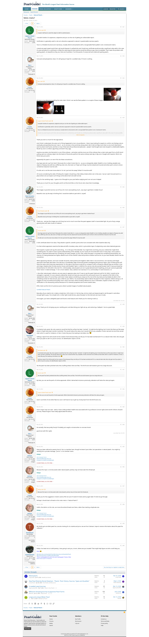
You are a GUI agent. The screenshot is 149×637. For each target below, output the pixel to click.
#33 (123, 407)
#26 (123, 207)
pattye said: (41, 489)
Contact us (103, 619)
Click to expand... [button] (80, 135)
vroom (26, 20)
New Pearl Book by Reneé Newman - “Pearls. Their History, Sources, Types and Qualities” (59, 581)
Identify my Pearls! (46, 577)
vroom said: (41, 30)
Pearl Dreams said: (42, 211)
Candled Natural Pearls (43, 289)
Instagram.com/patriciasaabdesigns (45, 460)
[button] (30, 9)
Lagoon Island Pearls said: (44, 121)
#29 (123, 326)
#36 (123, 467)
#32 (123, 389)
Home (27, 9)
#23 (123, 78)
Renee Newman (117, 582)
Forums (34, 9)
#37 (123, 486)
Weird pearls (33, 576)
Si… (30, 598)
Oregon (33, 462)
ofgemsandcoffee (33, 588)
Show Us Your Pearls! (49, 588)
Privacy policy (104, 623)
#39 (123, 523)
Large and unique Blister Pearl (39, 597)
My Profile (77, 619)
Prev (27, 23)
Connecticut (32, 203)
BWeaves (31, 593)
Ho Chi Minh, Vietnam (32, 540)
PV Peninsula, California (31, 562)
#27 (123, 227)
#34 (123, 424)
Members (68, 9)
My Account (78, 621)
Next (38, 23)
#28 (123, 304)
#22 (123, 56)
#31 (123, 369)
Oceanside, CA (31, 343)
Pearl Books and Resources (49, 583)
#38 (123, 504)
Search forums (34, 12)
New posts (26, 12)
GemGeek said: (41, 350)
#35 (123, 446)
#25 (123, 187)
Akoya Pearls (44, 593)
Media (51, 623)
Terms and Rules (105, 621)
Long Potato (32, 577)
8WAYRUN (82, 635)
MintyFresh (118, 593)
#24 (123, 117)
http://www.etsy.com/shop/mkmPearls (45, 554)
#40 (123, 545)
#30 (123, 347)
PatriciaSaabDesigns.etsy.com (44, 458)
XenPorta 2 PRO (67, 635)
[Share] (121, 27)
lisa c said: (40, 81)
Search (51, 625)
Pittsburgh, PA (31, 74)
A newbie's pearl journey (37, 586)
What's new (58, 9)
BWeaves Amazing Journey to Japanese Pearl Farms (46, 592)
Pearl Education (45, 9)
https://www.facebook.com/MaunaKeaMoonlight (48, 555)
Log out (77, 623)
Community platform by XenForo (74, 633)
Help (102, 625)
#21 (123, 27)
